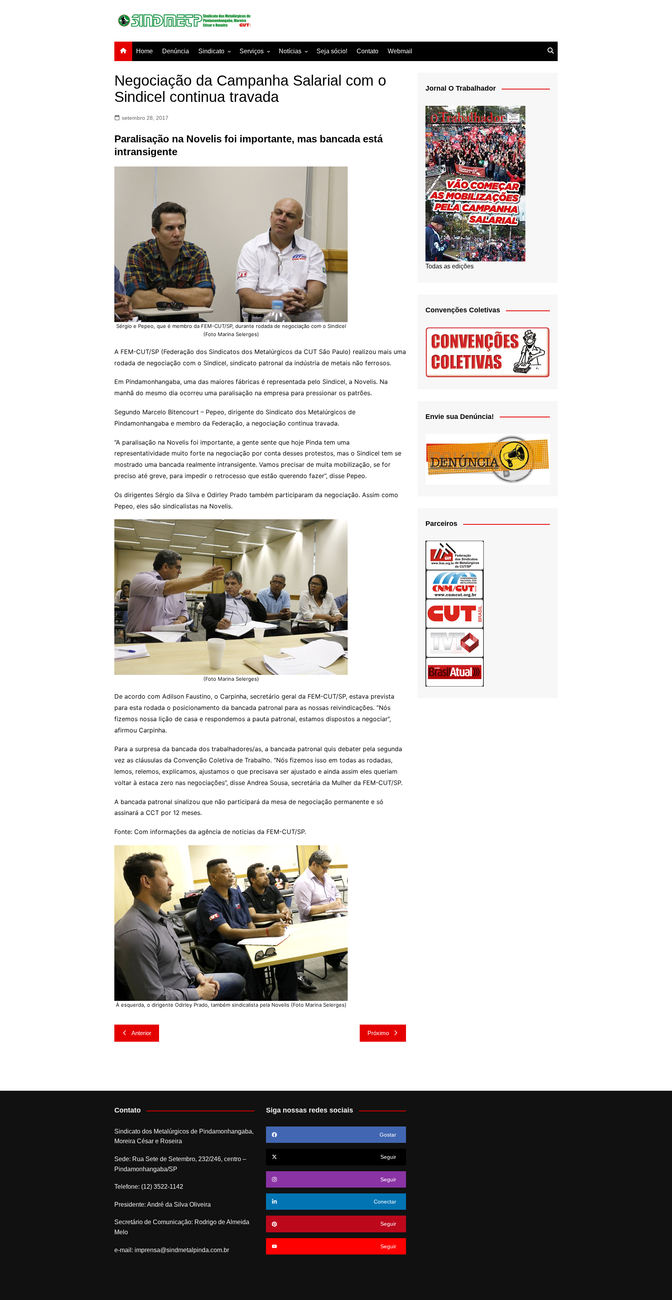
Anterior (141, 1033)
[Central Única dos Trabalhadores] (454, 613)
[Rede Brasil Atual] (454, 671)
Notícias (290, 51)
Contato (367, 51)
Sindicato (211, 51)
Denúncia (175, 51)
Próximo (378, 1033)
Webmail (400, 51)
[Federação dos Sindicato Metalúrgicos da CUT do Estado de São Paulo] (454, 555)
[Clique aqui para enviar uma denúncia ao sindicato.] (487, 459)
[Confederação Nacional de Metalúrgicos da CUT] (454, 584)
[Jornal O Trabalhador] (475, 183)
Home (144, 51)
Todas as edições (449, 266)
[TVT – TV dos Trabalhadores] (454, 642)
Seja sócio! (332, 51)
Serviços (252, 51)
